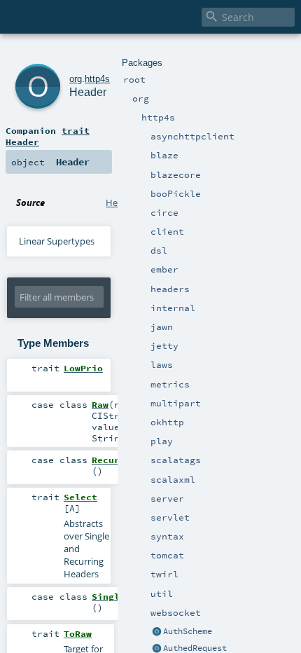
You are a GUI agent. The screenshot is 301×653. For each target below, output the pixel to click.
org (75, 79)
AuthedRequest (195, 648)
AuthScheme (187, 631)
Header (87, 92)
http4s (97, 79)
